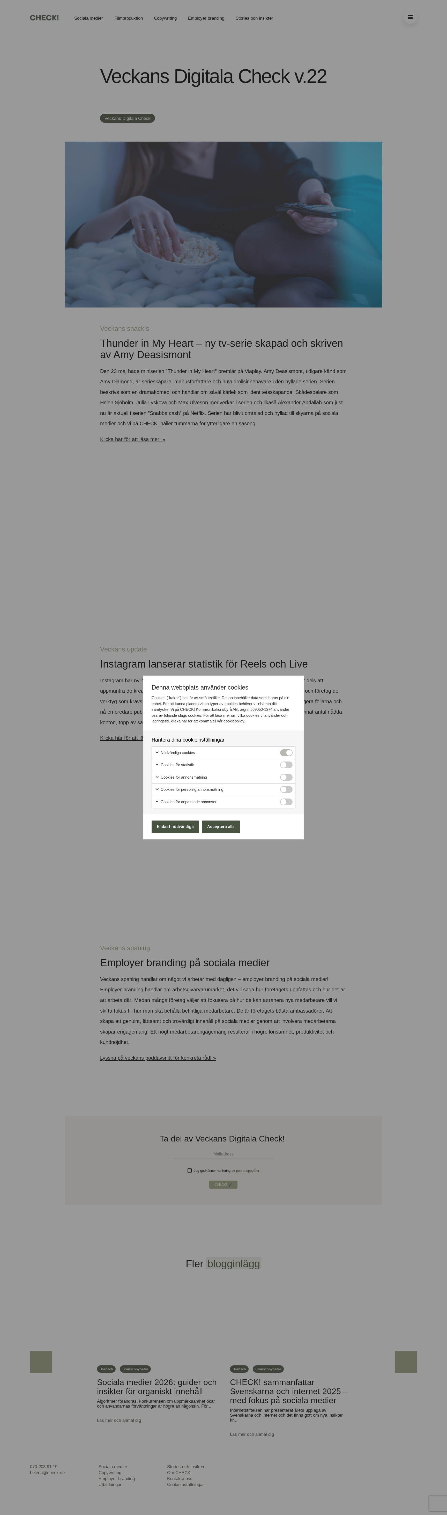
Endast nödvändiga (175, 826)
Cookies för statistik (177, 765)
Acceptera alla (221, 826)
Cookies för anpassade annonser (188, 802)
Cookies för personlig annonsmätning (191, 789)
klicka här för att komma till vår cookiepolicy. (208, 721)
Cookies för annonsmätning (183, 777)
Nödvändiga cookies (177, 752)
